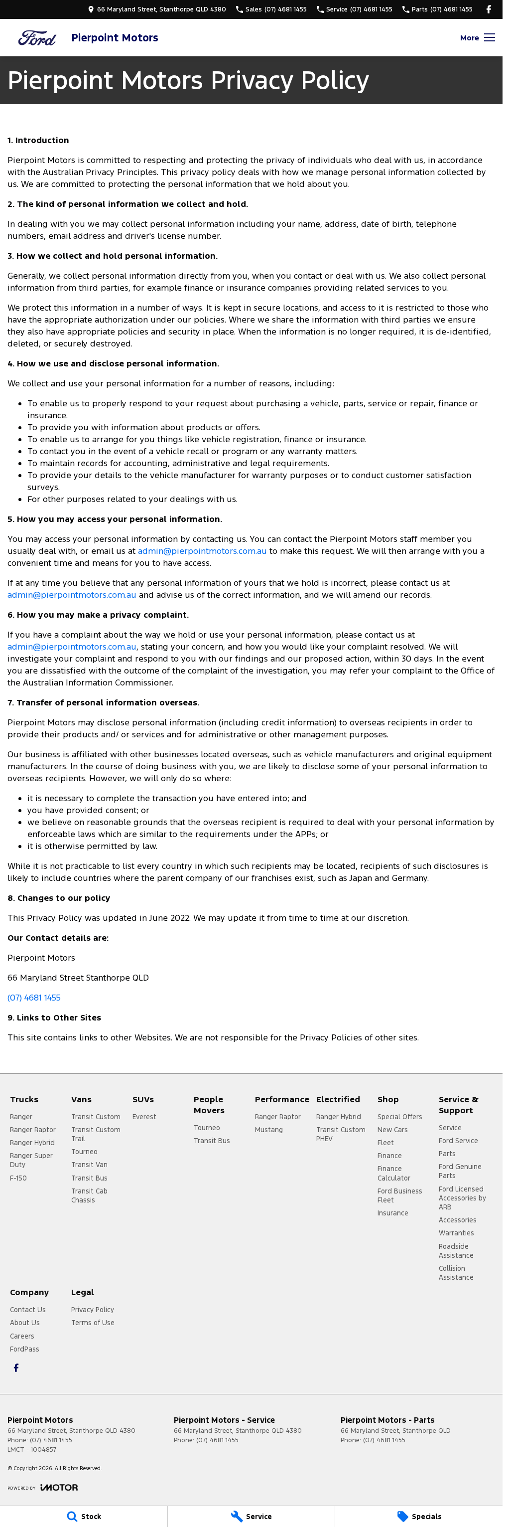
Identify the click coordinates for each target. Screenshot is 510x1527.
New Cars (393, 1129)
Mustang (269, 1129)
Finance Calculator (394, 1173)
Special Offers (400, 1116)
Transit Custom (96, 1116)
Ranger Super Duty (31, 1160)
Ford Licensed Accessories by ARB (462, 1198)
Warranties (456, 1232)
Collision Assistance (456, 1273)
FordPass (24, 1349)
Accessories (458, 1219)
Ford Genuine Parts (460, 1171)
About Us (25, 1322)
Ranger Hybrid (32, 1142)
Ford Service (458, 1140)
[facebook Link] (489, 9)
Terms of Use (93, 1322)
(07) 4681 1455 (34, 997)
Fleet (386, 1142)
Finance (390, 1155)
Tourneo (84, 1151)
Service (450, 1127)
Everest (144, 1116)
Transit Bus (89, 1178)
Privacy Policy (92, 1309)
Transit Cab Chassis (89, 1195)
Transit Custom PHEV (341, 1134)
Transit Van (89, 1164)
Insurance (393, 1212)
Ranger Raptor (33, 1129)
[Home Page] (37, 37)
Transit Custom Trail (96, 1134)
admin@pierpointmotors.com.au (202, 550)
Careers (22, 1336)
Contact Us (28, 1309)
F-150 (18, 1178)
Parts (447, 1153)
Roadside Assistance (456, 1251)
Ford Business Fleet (400, 1195)
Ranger (21, 1116)
